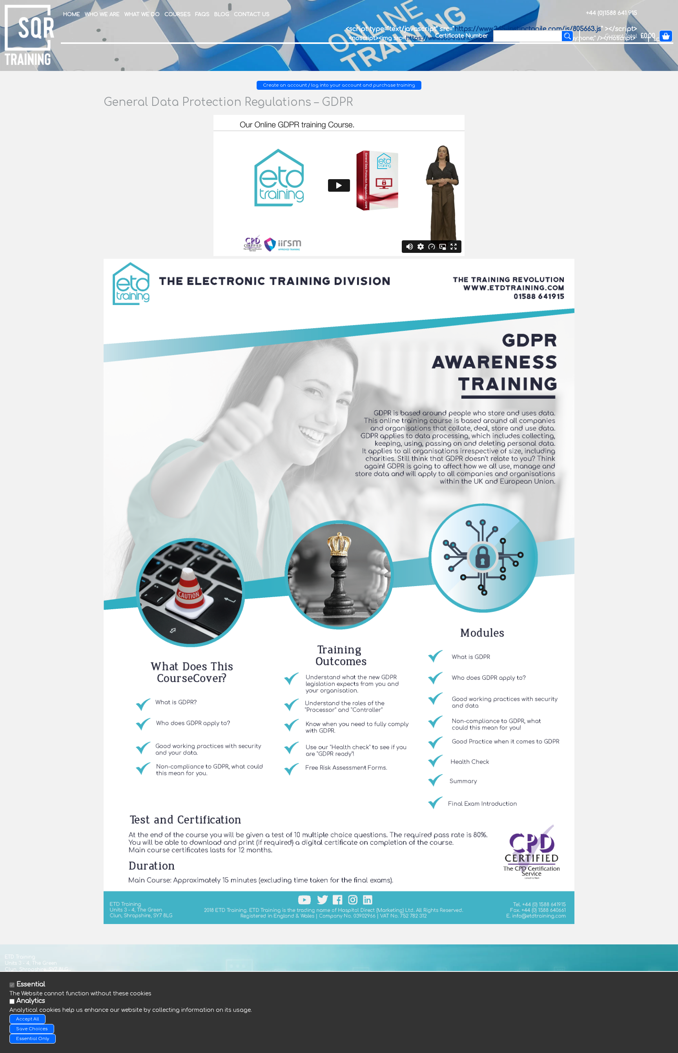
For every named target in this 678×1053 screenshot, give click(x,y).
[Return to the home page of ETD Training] (29, 34)
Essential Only (32, 1038)
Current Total (621, 36)
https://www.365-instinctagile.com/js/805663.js (527, 29)
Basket (666, 36)
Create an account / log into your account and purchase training (339, 85)
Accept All (27, 1019)
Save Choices (31, 1028)
